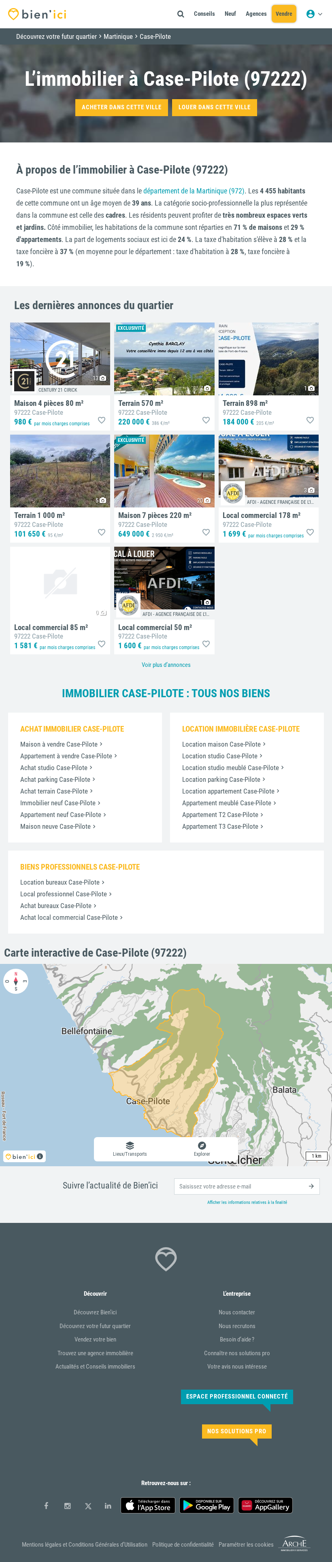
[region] (166, 1065)
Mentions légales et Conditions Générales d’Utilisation (84, 1544)
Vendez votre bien (95, 1339)
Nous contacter (237, 1312)
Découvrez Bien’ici (95, 1312)
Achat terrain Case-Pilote (54, 791)
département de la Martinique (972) (194, 191)
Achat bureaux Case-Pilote (56, 906)
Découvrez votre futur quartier (95, 1326)
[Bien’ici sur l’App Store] (148, 1505)
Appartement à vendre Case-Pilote (66, 756)
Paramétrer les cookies (246, 1544)
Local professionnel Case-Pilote (63, 894)
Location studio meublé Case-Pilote (230, 768)
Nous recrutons (237, 1326)
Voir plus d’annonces (166, 665)
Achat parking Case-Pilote (55, 779)
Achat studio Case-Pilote (53, 768)
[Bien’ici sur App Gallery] (265, 1505)
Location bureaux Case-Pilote (60, 882)
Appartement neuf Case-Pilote (60, 815)
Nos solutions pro (236, 1431)
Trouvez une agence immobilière (95, 1353)
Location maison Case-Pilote (221, 744)
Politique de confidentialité (183, 1544)
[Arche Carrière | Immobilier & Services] (294, 1550)
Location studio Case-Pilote (220, 756)
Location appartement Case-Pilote (228, 791)
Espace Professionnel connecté (237, 1396)
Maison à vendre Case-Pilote (59, 744)
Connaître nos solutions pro (237, 1353)
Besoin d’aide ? (237, 1339)
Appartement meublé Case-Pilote (226, 803)
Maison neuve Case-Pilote (55, 826)
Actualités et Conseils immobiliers (95, 1366)
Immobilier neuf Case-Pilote (58, 803)
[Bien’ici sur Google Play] (206, 1505)
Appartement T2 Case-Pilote (220, 815)
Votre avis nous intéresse (237, 1366)
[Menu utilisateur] (314, 14)
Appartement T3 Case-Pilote (220, 826)
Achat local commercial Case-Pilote (69, 917)
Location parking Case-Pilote (221, 779)
